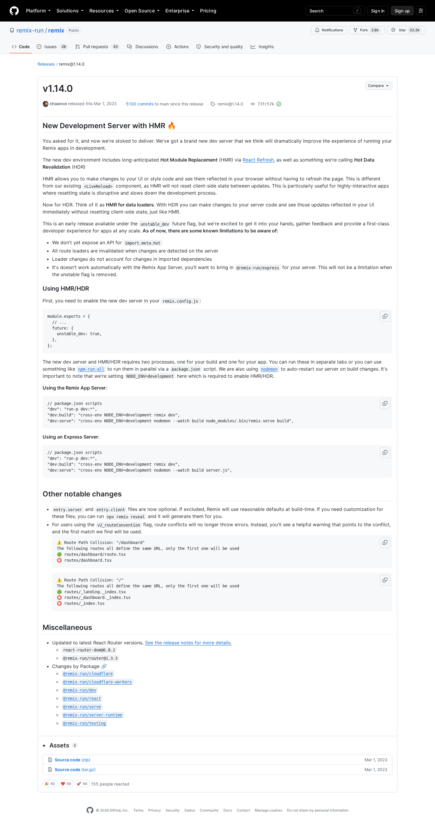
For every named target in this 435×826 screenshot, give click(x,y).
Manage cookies (268, 810)
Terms (138, 810)
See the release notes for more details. (188, 643)
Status (189, 810)
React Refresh (258, 160)
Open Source (140, 11)
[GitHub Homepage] (90, 810)
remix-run (30, 30)
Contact (243, 810)
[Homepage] (14, 10)
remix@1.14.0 (72, 63)
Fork (369, 30)
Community (209, 810)
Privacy (154, 810)
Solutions (68, 11)
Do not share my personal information (318, 810)
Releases (46, 63)
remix (56, 30)
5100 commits (140, 103)
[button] (385, 316)
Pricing (208, 11)
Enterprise (177, 11)
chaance (58, 103)
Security (173, 810)
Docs (227, 810)
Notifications (332, 30)
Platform (36, 11)
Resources (101, 11)
